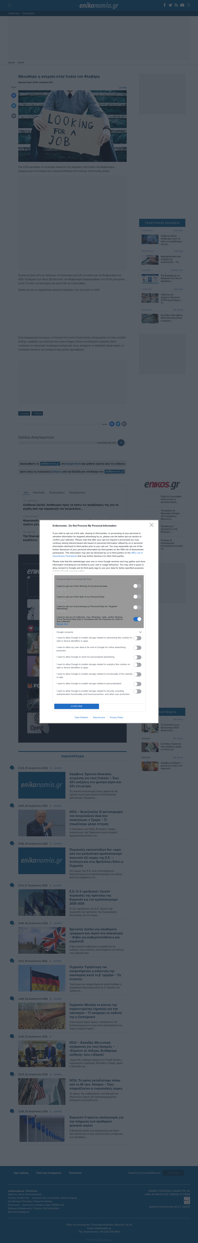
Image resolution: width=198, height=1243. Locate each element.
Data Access (99, 717)
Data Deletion (81, 717)
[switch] (137, 586)
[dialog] (99, 621)
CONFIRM (76, 706)
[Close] (152, 526)
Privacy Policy (116, 717)
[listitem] (99, 579)
